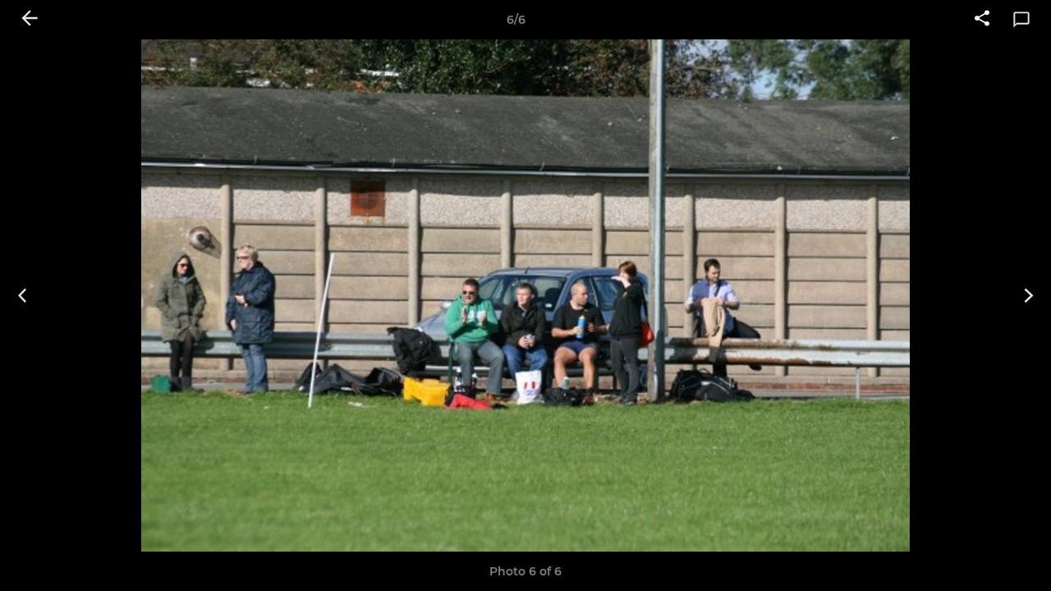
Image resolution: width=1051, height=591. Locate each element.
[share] (982, 19)
